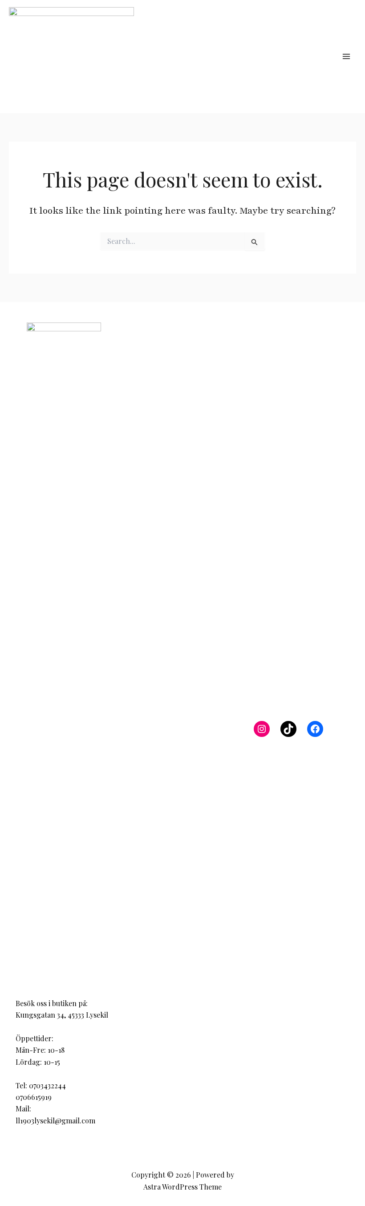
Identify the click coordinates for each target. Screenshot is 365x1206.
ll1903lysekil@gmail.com (55, 1120)
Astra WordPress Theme (182, 1186)
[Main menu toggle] (346, 56)
